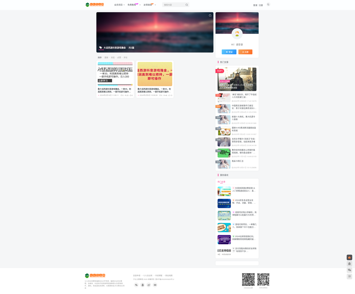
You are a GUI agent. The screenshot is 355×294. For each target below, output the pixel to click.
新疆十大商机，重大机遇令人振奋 (243, 118)
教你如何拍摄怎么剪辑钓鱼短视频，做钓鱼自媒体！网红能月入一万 (243, 152)
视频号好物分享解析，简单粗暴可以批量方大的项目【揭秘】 (244, 215)
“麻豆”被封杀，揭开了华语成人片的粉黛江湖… (244, 96)
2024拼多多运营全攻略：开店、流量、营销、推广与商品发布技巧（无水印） (245, 203)
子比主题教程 (138, 279)
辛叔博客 (158, 275)
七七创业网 (147, 275)
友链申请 (136, 275)
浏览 (113, 57)
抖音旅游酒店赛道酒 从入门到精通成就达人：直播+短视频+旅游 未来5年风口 (244, 190)
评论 (125, 57)
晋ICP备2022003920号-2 (164, 279)
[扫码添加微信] (349, 270)
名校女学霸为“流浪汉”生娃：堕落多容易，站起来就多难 (244, 140)
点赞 (119, 57)
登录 (255, 5)
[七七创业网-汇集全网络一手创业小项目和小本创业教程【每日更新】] (95, 275)
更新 (106, 57)
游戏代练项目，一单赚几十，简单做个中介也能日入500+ (244, 227)
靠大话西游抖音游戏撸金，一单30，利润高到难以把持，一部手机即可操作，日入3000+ (154, 91)
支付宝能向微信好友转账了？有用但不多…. (244, 249)
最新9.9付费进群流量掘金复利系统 (244, 129)
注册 (261, 5)
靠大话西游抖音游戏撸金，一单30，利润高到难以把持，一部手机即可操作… (114, 90)
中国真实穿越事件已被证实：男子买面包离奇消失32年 (243, 108)
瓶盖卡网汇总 (238, 160)
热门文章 (221, 181)
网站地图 (169, 275)
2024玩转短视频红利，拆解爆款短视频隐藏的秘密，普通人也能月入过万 (243, 239)
